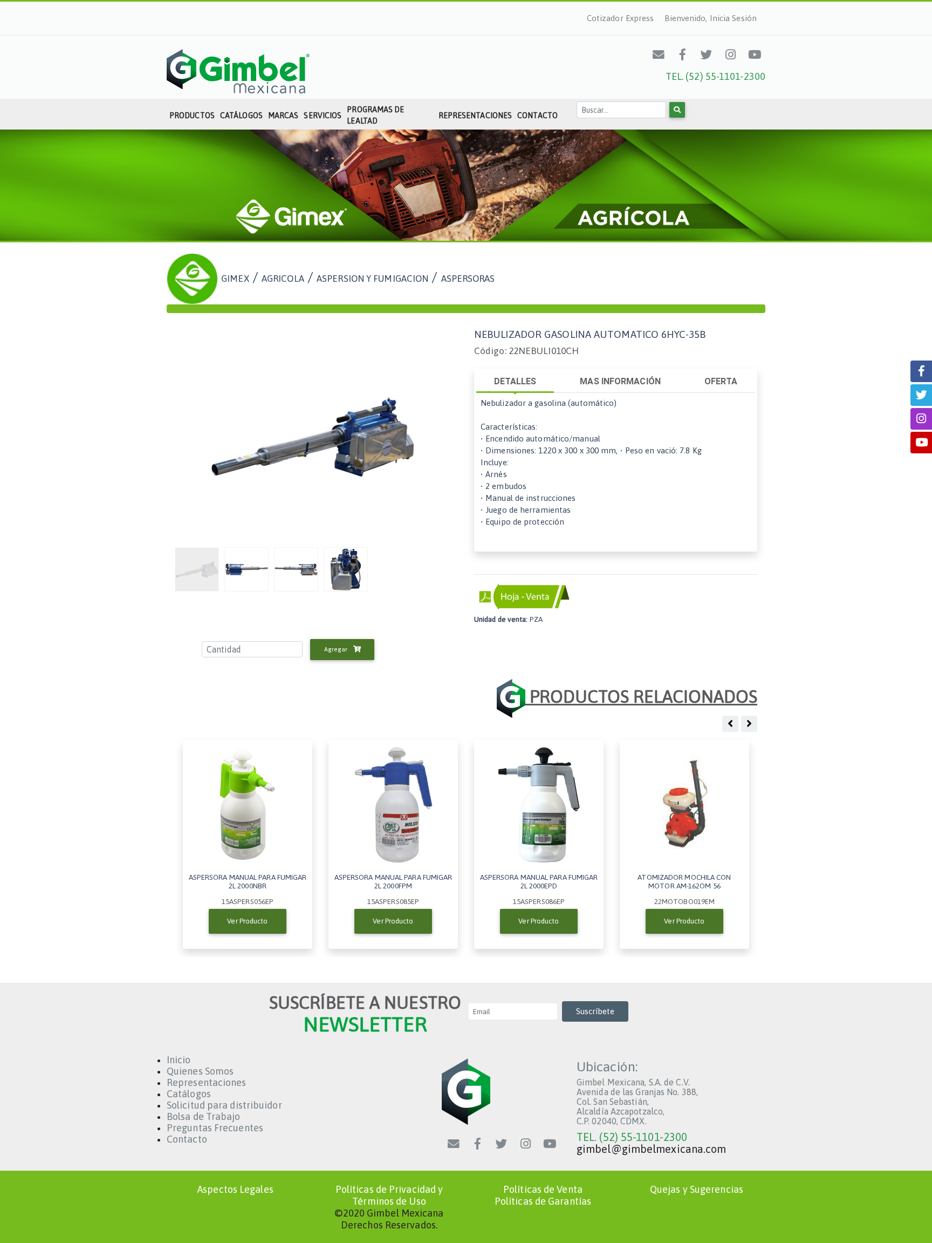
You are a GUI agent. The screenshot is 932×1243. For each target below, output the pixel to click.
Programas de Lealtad (375, 115)
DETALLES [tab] (515, 381)
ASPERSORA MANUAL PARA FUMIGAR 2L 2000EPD (539, 881)
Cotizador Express (620, 18)
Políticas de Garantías (543, 1201)
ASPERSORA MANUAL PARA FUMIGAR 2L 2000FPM (393, 881)
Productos (192, 115)
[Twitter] (707, 54)
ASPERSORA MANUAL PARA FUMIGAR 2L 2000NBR (248, 881)
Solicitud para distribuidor (224, 1105)
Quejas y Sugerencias (696, 1189)
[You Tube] (755, 54)
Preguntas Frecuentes (215, 1127)
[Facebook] (683, 54)
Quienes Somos (200, 1071)
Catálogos (241, 115)
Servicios (322, 115)
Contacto (537, 115)
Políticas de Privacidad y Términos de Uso (389, 1195)
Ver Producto (247, 921)
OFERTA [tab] (721, 381)
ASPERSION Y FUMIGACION (372, 278)
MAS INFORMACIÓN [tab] (620, 381)
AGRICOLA (283, 278)
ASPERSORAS (468, 278)
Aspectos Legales (235, 1189)
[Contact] (659, 54)
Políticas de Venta (542, 1189)
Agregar (336, 649)
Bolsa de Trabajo (204, 1116)
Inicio (179, 1059)
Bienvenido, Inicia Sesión (710, 18)
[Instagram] (731, 54)
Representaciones (475, 115)
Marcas (283, 115)
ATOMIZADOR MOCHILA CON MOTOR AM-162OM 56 (684, 881)
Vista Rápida (247, 804)
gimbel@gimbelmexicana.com (652, 1149)
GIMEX (235, 278)
